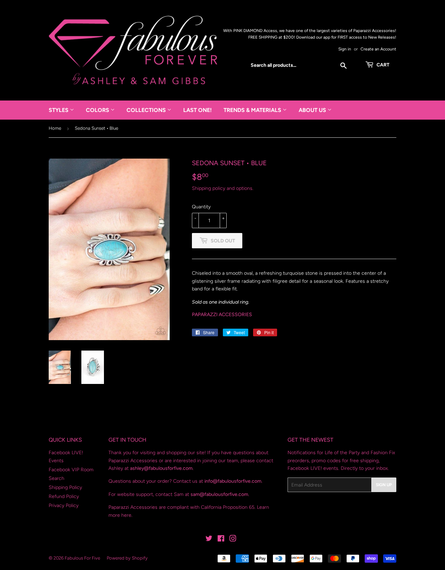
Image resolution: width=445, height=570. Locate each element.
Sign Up (384, 484)
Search (56, 478)
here (126, 515)
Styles (59, 110)
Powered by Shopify (127, 558)
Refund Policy (64, 496)
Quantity (201, 207)
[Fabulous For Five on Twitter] (208, 540)
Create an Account (378, 49)
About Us (313, 110)
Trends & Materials (253, 110)
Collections (147, 110)
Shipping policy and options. (222, 188)
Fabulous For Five (82, 558)
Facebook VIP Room (71, 470)
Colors (98, 110)
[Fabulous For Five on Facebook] (221, 540)
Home (55, 128)
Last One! (197, 110)
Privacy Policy (64, 505)
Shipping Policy (65, 487)
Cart (382, 65)
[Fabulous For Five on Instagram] (232, 540)
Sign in (344, 49)
